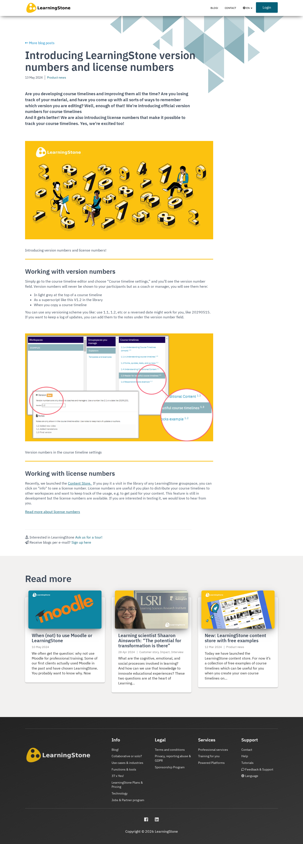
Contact (230, 8)
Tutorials (247, 763)
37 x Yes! (118, 776)
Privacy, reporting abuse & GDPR (173, 758)
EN (251, 10)
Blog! (214, 8)
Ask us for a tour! (88, 537)
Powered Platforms (211, 763)
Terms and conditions (170, 750)
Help (244, 756)
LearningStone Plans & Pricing (127, 785)
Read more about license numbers (52, 511)
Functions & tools (124, 769)
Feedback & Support (258, 769)
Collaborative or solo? (127, 756)
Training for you (209, 756)
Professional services (213, 750)
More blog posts (41, 43)
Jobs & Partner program (128, 800)
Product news (56, 77)
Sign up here (81, 542)
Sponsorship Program (170, 767)
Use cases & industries (127, 763)
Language (251, 776)
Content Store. (80, 483)
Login (267, 7)
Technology (120, 793)
